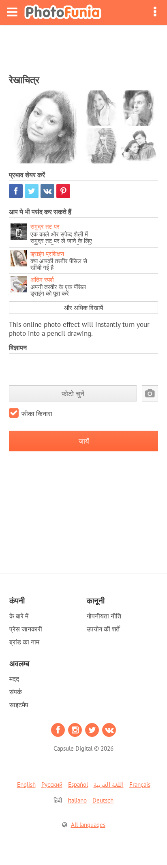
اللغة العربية (109, 784)
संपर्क (15, 692)
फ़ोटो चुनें (73, 393)
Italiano (77, 800)
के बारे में (18, 616)
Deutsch (102, 800)
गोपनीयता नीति (104, 616)
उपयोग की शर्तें (103, 629)
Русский (51, 784)
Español (78, 784)
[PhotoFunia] (62, 12)
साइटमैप (18, 705)
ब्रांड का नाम (24, 642)
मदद (14, 679)
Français (139, 784)
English (26, 784)
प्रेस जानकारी (25, 629)
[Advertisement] (83, 47)
